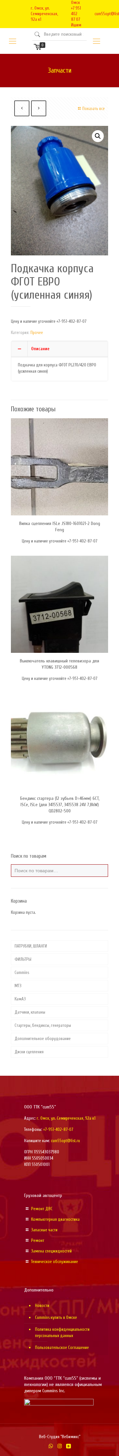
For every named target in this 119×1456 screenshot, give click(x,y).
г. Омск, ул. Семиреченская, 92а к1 (44, 14)
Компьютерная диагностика (55, 1219)
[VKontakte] (68, 1446)
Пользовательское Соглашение (62, 1347)
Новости (42, 1305)
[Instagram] (59, 1446)
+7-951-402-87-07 (58, 1129)
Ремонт (37, 1240)
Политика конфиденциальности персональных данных (62, 1332)
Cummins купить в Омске (56, 1317)
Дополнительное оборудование (43, 1038)
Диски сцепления (29, 1051)
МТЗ (18, 985)
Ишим (76, 24)
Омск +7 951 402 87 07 (76, 11)
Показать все (93, 108)
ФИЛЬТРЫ (23, 959)
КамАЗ (20, 998)
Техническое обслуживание (54, 1261)
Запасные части (44, 1229)
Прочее (36, 332)
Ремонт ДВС (42, 1208)
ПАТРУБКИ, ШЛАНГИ (31, 946)
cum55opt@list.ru (65, 1140)
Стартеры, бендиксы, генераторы (43, 1025)
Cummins (22, 972)
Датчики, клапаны (30, 1012)
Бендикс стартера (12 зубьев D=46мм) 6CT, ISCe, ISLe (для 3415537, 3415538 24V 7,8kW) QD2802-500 (59, 805)
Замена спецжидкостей (51, 1251)
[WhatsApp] (50, 1446)
